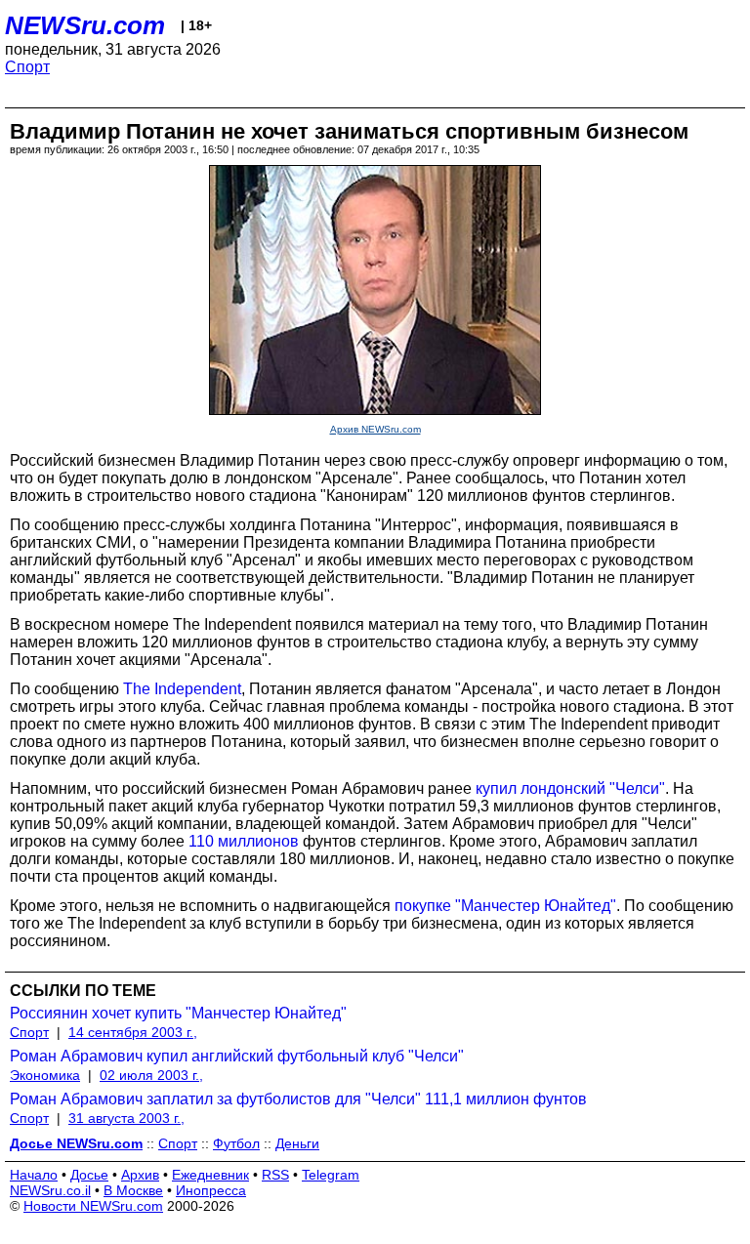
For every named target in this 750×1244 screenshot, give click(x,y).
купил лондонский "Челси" (570, 788)
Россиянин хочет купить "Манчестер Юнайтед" (178, 1013)
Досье (89, 1174)
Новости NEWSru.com (93, 1206)
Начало (34, 1174)
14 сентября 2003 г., (132, 1032)
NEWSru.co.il (50, 1190)
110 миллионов (243, 841)
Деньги (297, 1143)
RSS (275, 1174)
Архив (140, 1174)
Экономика (45, 1075)
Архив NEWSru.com (375, 429)
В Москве (133, 1190)
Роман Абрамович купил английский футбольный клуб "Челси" (237, 1056)
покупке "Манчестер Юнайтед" (505, 905)
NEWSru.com (85, 25)
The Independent (182, 689)
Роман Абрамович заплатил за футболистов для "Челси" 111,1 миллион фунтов (298, 1099)
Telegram (330, 1174)
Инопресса (211, 1190)
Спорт (27, 67)
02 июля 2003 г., (151, 1075)
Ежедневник (210, 1174)
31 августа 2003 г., (126, 1118)
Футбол (236, 1143)
